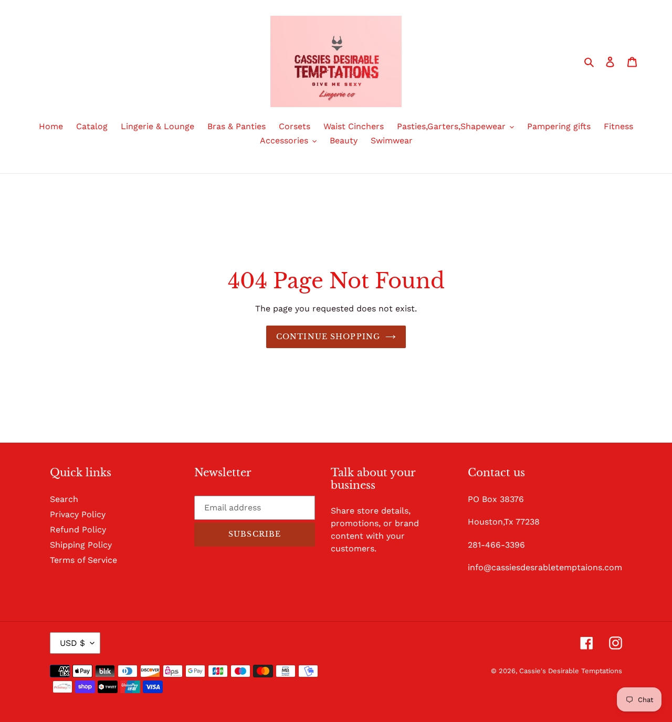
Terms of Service (83, 560)
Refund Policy (78, 530)
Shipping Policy (81, 545)
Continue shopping (328, 336)
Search (64, 499)
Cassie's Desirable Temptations (570, 671)
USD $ (72, 643)
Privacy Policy (78, 514)
